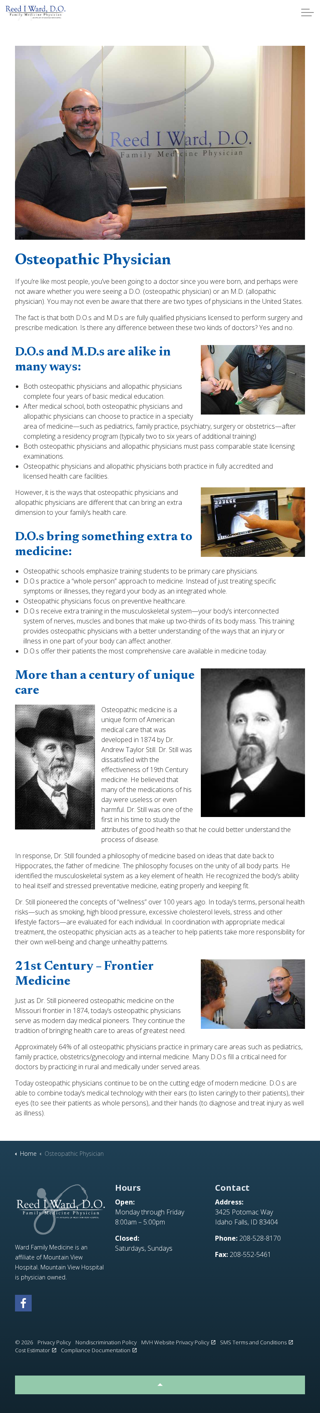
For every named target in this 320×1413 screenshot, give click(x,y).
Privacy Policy (54, 1342)
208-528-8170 (260, 1238)
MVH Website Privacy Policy (175, 1342)
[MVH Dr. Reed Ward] (35, 12)
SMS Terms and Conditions (253, 1342)
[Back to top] (160, 1385)
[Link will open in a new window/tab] (23, 1303)
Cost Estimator (32, 1350)
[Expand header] (307, 12)
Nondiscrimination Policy (106, 1342)
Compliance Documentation (95, 1350)
